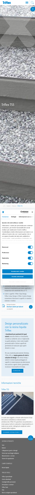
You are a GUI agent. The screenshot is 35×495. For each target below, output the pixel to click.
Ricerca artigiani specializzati (9, 492)
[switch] (30, 252)
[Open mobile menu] (27, 2)
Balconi (14, 206)
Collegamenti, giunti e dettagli (9, 450)
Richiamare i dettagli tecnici (11, 432)
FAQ (3, 490)
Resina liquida (5, 467)
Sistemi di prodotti (8, 441)
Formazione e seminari (8, 484)
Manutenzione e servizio (8, 456)
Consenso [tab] (5, 216)
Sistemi (8, 206)
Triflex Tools (6, 472)
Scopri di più (17, 371)
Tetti (3, 445)
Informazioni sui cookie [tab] (26, 216)
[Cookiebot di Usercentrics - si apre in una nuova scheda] (21, 212)
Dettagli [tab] (13, 216)
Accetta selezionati (17, 276)
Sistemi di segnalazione (8, 458)
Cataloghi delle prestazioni (9, 482)
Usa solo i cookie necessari (17, 281)
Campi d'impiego (7, 463)
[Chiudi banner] (32, 212)
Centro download (6, 479)
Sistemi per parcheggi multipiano (10, 453)
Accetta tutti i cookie (17, 271)
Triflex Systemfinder (7, 476)
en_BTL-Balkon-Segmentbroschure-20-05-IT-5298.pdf (31, 307)
